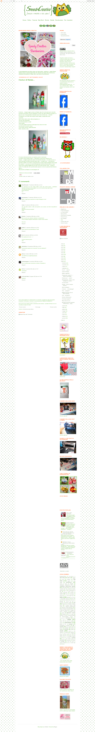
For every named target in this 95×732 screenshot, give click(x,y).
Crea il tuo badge (62, 126)
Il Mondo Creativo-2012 (70, 606)
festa (68, 597)
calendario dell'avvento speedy (67, 586)
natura (67, 621)
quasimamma (25, 197)
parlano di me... (63, 624)
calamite (71, 583)
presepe (66, 628)
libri (68, 614)
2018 (62, 245)
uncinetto (62, 640)
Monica (23, 253)
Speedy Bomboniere (65, 35)
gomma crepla (68, 602)
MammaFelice (64, 213)
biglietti (68, 581)
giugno (63, 309)
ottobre (63, 266)
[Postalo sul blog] (35, 173)
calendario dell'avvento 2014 (66, 584)
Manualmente (62, 618)
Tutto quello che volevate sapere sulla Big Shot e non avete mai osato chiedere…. (67, 533)
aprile (63, 312)
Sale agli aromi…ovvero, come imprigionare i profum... (68, 280)
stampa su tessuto (66, 633)
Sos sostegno (63, 218)
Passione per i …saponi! (67, 278)
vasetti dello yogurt (70, 641)
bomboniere (69, 582)
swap (72, 633)
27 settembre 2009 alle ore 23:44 (32, 227)
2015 (62, 251)
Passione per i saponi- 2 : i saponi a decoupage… (67, 276)
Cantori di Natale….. (66, 271)
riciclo (32, 176)
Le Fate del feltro (64, 212)
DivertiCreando (25, 184)
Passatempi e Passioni (65, 625)
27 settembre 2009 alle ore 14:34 (35, 197)
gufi (74, 602)
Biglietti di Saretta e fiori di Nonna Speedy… (67, 293)
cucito (61, 594)
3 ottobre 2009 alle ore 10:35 (31, 253)
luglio (63, 307)
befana (68, 579)
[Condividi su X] (36, 173)
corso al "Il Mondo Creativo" (69, 591)
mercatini (68, 618)
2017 (62, 247)
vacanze (68, 640)
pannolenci (68, 622)
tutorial (73, 637)
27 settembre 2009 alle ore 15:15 (31, 205)
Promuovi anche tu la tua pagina (65, 108)
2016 (62, 249)
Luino (72, 614)
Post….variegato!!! (66, 290)
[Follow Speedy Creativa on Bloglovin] (65, 40)
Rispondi (23, 193)
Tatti (23, 235)
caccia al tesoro (63, 583)
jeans (63, 612)
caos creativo (71, 587)
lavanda (64, 614)
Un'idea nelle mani (65, 221)
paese (61, 622)
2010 (62, 259)
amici (68, 577)
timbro (65, 636)
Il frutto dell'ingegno (65, 210)
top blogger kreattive (71, 636)
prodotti (72, 628)
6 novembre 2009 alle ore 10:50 (35, 261)
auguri (74, 577)
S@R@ (23, 227)
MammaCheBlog (72, 615)
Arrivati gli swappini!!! (66, 298)
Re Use (23, 268)
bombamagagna (25, 261)
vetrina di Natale (63, 642)
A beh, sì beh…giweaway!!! (69, 513)
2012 (62, 256)
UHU (63, 638)
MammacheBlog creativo (67, 616)
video (69, 642)
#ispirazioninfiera (63, 576)
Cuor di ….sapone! (66, 269)
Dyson (65, 595)
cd (65, 590)
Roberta (23, 216)
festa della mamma (65, 598)
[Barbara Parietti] (64, 125)
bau (63, 579)
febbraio (64, 316)
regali (61, 629)
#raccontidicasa (71, 576)
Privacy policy (63, 34)
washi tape (73, 642)
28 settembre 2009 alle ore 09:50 (31, 235)
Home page (37, 307)
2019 (62, 243)
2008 (62, 320)
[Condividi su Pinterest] (39, 173)
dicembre (64, 263)
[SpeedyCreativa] (64, 107)
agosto (63, 305)
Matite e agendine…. (66, 273)
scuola (66, 632)
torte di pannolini (67, 637)
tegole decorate (63, 634)
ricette (72, 629)
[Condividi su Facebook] (38, 173)
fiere (72, 598)
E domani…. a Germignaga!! (68, 289)
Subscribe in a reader (64, 571)
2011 (62, 258)
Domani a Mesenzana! (66, 297)
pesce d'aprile (68, 626)
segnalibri (72, 632)
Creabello (72, 592)
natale (24, 176)
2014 (62, 252)
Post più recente (22, 307)
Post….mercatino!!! (66, 295)
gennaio (64, 318)
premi (61, 628)
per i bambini (28, 176)
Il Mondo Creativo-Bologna (67, 607)
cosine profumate (63, 592)
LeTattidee (46, 726)
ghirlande (61, 601)
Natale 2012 (62, 621)
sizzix (61, 633)
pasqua (71, 624)
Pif (73, 626)
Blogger (55, 726)
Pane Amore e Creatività (66, 215)
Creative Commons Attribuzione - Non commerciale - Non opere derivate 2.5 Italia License (67, 53)
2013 (62, 254)
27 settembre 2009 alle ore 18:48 (32, 216)
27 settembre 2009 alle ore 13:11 (35, 184)
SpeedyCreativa (62, 94)
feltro (61, 597)
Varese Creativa (64, 222)
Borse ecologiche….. (66, 287)
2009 (62, 261)
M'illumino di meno (63, 615)
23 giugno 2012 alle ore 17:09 (35, 276)
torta (62, 637)
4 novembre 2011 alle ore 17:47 (31, 268)
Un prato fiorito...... (66, 282)
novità (72, 621)
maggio (64, 311)
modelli (63, 619)
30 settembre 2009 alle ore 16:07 (34, 246)
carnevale (61, 588)
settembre (64, 268)
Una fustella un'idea (70, 638)
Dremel (61, 595)
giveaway (61, 602)
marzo (63, 314)
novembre (64, 264)
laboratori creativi (71, 612)
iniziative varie (72, 611)
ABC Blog (62, 577)
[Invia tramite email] (34, 173)
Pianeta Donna (64, 216)
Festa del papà (73, 597)
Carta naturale (68, 588)
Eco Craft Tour (70, 595)
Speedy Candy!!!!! (70, 522)
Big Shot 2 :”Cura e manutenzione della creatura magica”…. (68, 543)
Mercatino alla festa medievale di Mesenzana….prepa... (68, 303)
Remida (66, 629)
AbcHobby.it (24, 246)
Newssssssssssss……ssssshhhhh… (70, 553)
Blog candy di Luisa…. (66, 300)
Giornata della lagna (70, 601)
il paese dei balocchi (64, 610)
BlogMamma (63, 209)
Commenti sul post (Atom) (28, 309)
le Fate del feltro (25, 276)
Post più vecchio (53, 307)
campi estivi (64, 587)
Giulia (23, 205)
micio (74, 618)
